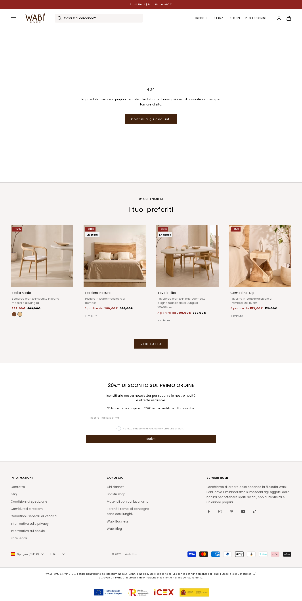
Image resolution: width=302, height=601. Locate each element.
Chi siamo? (115, 487)
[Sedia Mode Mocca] (14, 314)
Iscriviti (151, 438)
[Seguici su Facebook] (208, 511)
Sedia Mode (21, 293)
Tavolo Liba (166, 293)
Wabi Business (117, 521)
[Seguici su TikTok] (254, 511)
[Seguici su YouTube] (243, 511)
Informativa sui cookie (28, 531)
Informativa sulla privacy (30, 523)
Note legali (19, 538)
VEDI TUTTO (150, 344)
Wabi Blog (114, 528)
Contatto (18, 487)
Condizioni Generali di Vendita (34, 516)
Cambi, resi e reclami (27, 509)
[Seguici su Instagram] (220, 511)
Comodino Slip (242, 293)
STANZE (219, 18)
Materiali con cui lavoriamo (128, 501)
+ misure (91, 316)
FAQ (14, 494)
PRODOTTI (202, 18)
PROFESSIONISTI (256, 18)
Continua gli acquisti (151, 119)
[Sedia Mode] (19, 314)
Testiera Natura (98, 293)
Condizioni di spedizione (29, 501)
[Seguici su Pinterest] (231, 511)
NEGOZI (235, 18)
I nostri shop (116, 494)
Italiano (55, 554)
